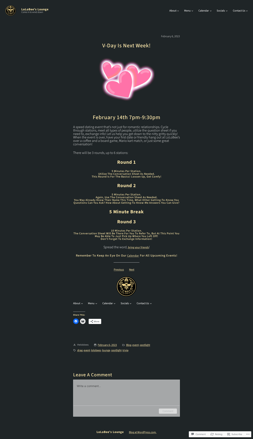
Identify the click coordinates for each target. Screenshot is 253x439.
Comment (167, 411)
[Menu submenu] (192, 11)
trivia (125, 350)
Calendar (133, 256)
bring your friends (138, 247)
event (135, 345)
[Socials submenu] (227, 11)
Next (131, 269)
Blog (128, 345)
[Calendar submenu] (211, 11)
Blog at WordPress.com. (142, 432)
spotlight (145, 345)
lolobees (96, 350)
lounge (106, 350)
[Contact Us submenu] (247, 11)
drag (80, 350)
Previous (119, 269)
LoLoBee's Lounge (35, 9)
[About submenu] (178, 11)
